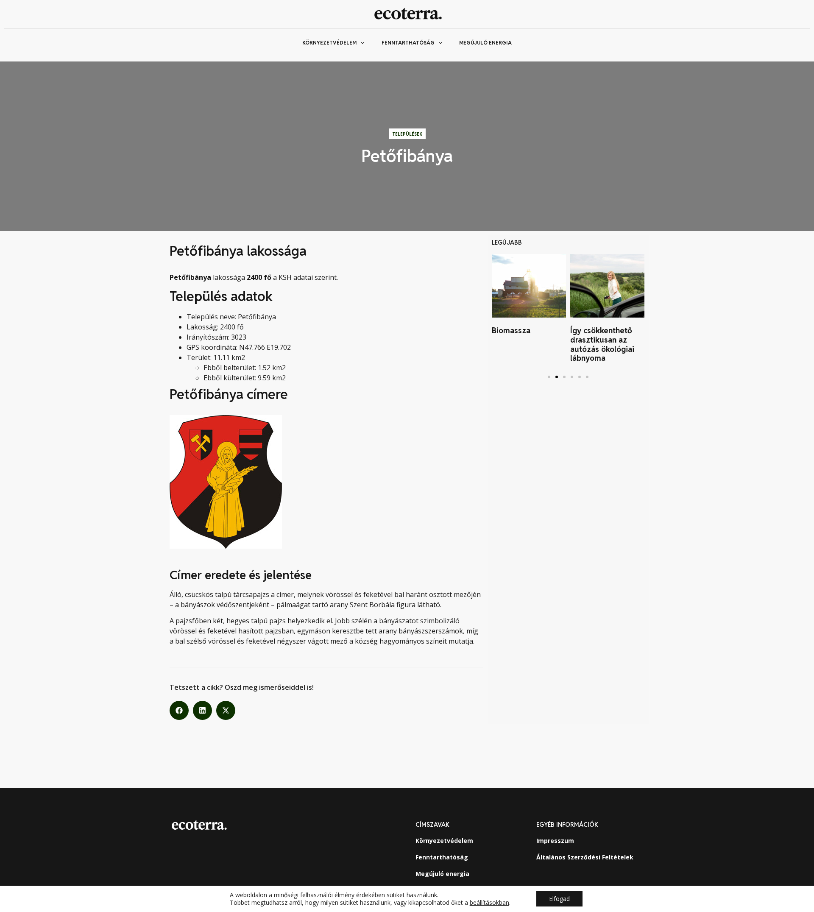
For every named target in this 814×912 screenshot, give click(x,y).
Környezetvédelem (329, 42)
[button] (179, 710)
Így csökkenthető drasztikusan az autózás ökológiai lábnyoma (602, 344)
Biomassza (511, 330)
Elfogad (559, 899)
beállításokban (489, 902)
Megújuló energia (485, 42)
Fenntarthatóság (408, 42)
